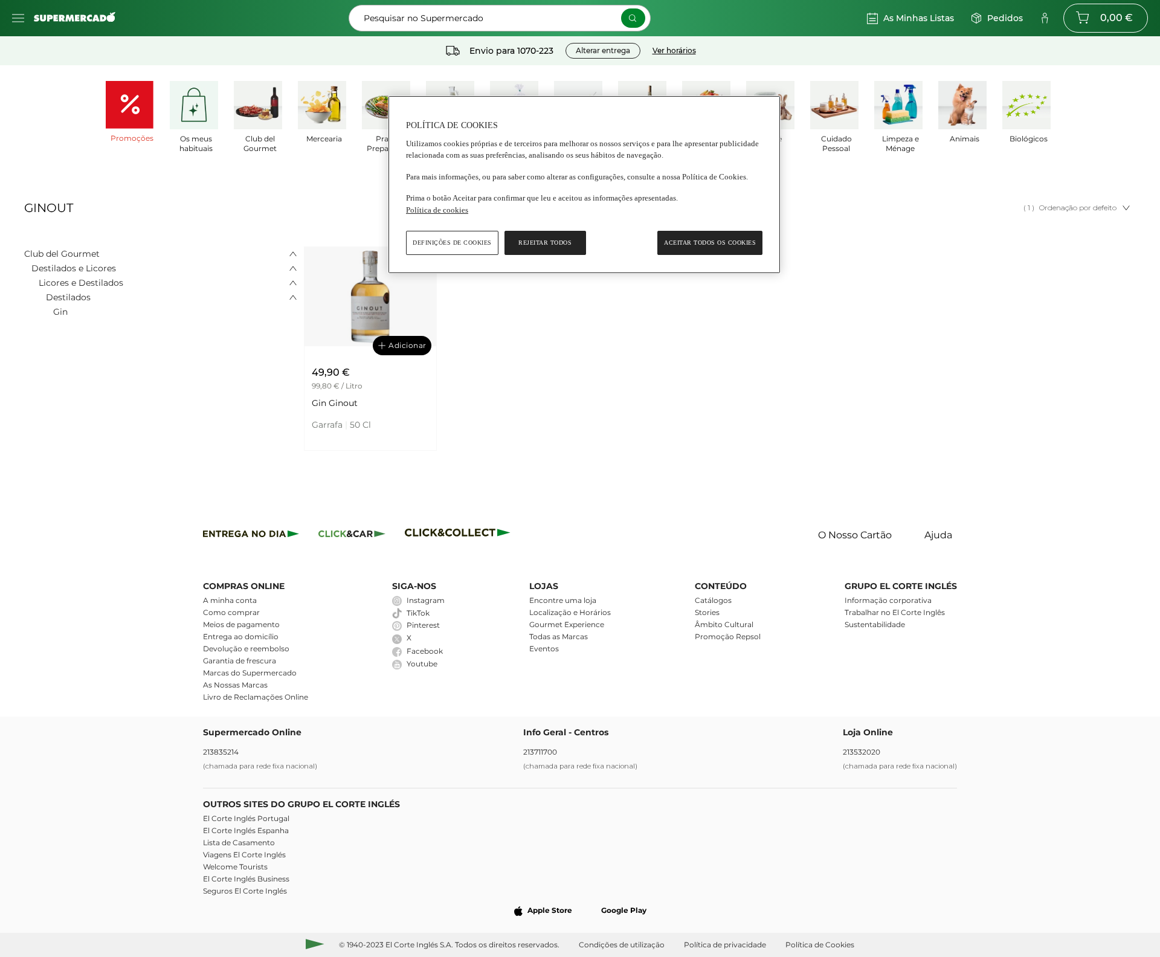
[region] (584, 184)
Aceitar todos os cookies (710, 242)
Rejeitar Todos (545, 242)
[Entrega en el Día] (459, 535)
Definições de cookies (452, 242)
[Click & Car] (351, 535)
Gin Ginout (335, 403)
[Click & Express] (251, 535)
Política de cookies (437, 209)
